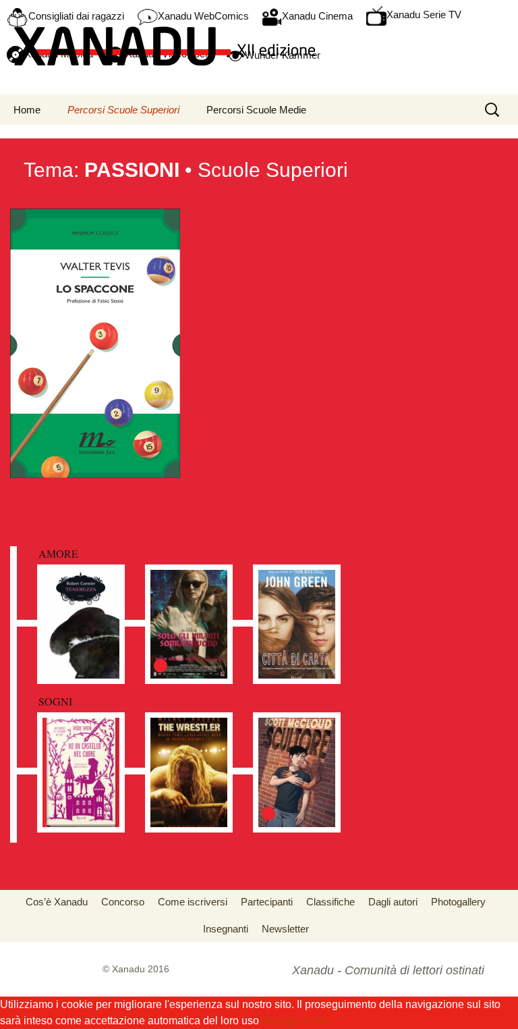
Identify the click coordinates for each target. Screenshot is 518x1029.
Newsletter (285, 928)
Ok (265, 1020)
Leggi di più (300, 1020)
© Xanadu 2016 (136, 969)
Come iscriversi (192, 901)
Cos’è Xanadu (57, 901)
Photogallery (458, 901)
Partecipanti (267, 901)
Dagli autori (393, 901)
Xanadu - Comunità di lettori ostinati (388, 970)
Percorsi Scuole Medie (256, 109)
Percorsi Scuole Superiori (123, 109)
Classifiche (330, 901)
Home (26, 109)
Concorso (122, 901)
